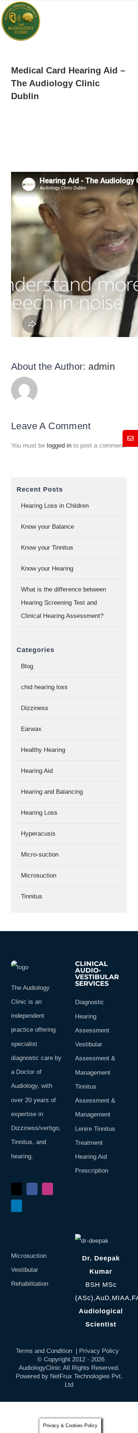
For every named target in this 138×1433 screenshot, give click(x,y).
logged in (59, 445)
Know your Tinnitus (47, 547)
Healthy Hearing (43, 749)
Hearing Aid (37, 770)
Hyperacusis (38, 833)
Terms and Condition (44, 1350)
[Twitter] (16, 1189)
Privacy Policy (99, 1350)
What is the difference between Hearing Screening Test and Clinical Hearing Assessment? (63, 602)
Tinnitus (31, 896)
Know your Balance (47, 526)
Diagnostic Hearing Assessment (92, 1016)
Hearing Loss (39, 812)
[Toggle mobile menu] (112, 21)
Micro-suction (40, 854)
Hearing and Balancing (52, 791)
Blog (27, 666)
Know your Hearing (47, 568)
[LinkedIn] (16, 1205)
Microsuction (38, 875)
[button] (130, 438)
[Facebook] (32, 1189)
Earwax (31, 728)
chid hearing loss (44, 687)
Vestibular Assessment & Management (95, 1058)
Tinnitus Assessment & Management (95, 1100)
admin (101, 366)
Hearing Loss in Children (55, 505)
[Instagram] (47, 1189)
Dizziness (34, 708)
